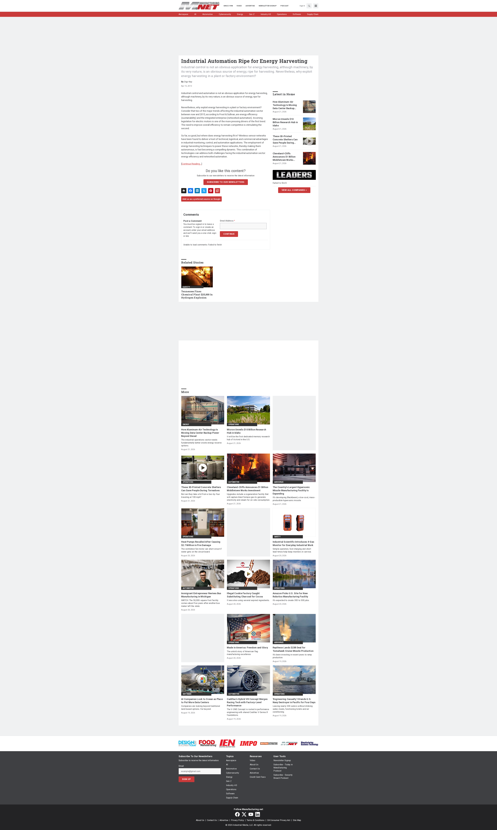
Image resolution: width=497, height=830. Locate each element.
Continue (229, 234)
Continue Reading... (191, 163)
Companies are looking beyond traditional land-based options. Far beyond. (200, 707)
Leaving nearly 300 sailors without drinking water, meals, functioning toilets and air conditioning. (293, 709)
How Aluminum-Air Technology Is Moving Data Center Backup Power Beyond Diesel (285, 105)
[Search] (309, 5)
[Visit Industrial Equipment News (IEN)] (227, 743)
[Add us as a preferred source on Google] (217, 190)
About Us (200, 820)
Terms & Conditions (255, 820)
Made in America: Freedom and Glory (247, 647)
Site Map (297, 820)
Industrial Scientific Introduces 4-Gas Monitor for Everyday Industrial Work (293, 543)
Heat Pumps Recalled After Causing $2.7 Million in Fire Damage (200, 543)
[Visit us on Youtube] (250, 814)
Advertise (224, 820)
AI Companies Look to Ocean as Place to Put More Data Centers (202, 701)
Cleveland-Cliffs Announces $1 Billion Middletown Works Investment (284, 157)
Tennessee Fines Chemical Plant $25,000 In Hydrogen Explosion (197, 294)
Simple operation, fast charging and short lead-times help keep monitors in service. (292, 550)
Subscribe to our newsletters (225, 182)
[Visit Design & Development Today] (187, 743)
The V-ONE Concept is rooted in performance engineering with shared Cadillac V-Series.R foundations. (248, 712)
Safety (186, 287)
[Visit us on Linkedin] (257, 814)
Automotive (233, 482)
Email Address (227, 221)
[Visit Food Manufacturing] (208, 743)
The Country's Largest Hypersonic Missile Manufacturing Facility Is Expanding (291, 490)
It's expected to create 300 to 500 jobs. (291, 600)
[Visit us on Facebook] (237, 814)
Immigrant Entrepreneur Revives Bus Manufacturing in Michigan (201, 595)
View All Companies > (294, 190)
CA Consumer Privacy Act (278, 820)
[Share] (190, 190)
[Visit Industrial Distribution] (269, 743)
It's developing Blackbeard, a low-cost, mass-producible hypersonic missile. (294, 498)
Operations (233, 424)
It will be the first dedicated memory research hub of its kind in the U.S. (248, 438)
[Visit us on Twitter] (244, 814)
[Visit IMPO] (248, 743)
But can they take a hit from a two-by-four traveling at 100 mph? (200, 495)
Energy (186, 424)
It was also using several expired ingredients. (248, 600)
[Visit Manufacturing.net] (289, 743)
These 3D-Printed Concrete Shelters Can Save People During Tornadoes (285, 139)
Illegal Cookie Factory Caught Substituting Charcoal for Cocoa (245, 595)
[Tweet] (204, 190)
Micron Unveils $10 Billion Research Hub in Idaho (285, 122)
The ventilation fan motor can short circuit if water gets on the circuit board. (201, 550)
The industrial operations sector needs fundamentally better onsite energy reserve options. (201, 443)
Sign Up (186, 779)
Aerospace (279, 482)
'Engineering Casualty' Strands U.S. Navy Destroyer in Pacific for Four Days (294, 701)
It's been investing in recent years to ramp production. (292, 656)
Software (187, 694)
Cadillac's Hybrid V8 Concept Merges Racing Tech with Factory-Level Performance (247, 702)
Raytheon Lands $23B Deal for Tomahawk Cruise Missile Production (293, 649)
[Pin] (210, 190)
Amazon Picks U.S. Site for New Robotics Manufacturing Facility (290, 595)
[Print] (183, 190)
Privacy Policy (237, 820)
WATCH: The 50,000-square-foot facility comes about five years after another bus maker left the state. (200, 603)
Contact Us (212, 820)
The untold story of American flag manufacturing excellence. (242, 653)
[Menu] (315, 5)
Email (181, 766)
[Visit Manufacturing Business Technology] (309, 743)
